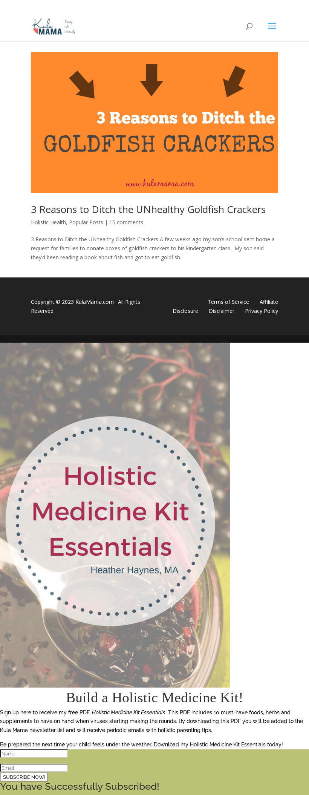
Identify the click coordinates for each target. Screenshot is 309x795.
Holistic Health (48, 222)
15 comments (126, 222)
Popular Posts (86, 222)
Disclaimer (221, 310)
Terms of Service (228, 301)
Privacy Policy (261, 310)
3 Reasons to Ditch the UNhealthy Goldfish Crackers (148, 209)
